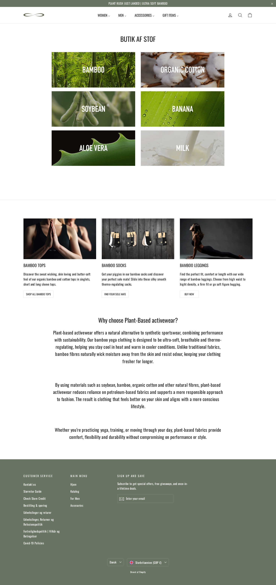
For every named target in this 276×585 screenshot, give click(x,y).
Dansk (113, 562)
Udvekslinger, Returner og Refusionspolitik (38, 521)
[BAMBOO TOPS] (59, 238)
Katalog (74, 491)
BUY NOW (189, 294)
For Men (75, 498)
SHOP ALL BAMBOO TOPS (38, 294)
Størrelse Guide (32, 491)
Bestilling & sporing (35, 505)
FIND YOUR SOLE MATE (115, 294)
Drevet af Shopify (138, 572)
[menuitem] (104, 15)
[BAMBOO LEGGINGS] (216, 238)
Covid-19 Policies (33, 543)
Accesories (76, 505)
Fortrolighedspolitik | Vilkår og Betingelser (41, 533)
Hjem (73, 484)
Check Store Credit (34, 498)
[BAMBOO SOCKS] (138, 238)
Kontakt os (29, 484)
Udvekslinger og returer (37, 512)
